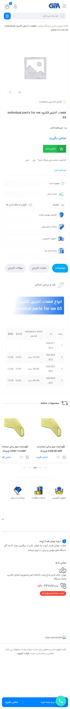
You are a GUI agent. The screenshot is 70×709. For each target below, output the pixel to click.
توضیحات (60, 268)
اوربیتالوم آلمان (56, 128)
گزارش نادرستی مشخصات (50, 102)
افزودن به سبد (64, 457)
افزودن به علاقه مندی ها (16, 205)
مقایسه (56, 205)
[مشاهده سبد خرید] (7, 7)
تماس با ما (50, 149)
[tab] (60, 268)
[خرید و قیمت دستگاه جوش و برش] (54, 6)
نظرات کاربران (39, 268)
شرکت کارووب (22, 653)
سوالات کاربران (15, 268)
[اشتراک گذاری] (19, 92)
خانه (66, 26)
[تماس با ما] (61, 701)
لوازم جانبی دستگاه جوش (50, 26)
